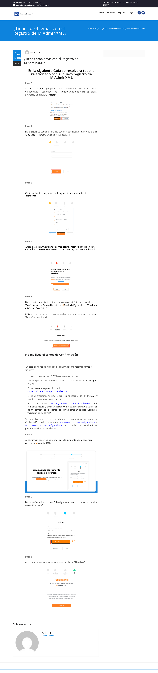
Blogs (131, 12)
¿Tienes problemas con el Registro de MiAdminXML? (51, 61)
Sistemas (111, 12)
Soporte (121, 12)
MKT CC (37, 52)
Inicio (101, 12)
